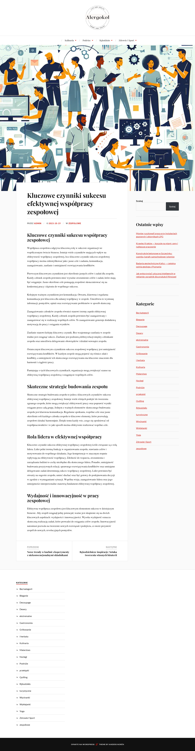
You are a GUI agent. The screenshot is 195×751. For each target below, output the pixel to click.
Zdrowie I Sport (126, 40)
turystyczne (142, 414)
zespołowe (75, 223)
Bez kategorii (142, 312)
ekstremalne (142, 339)
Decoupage (141, 326)
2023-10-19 (55, 223)
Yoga (138, 435)
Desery (139, 333)
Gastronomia (142, 346)
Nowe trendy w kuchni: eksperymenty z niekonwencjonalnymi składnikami (48, 553)
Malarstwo (141, 373)
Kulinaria (69, 40)
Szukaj (139, 201)
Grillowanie (141, 353)
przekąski (140, 394)
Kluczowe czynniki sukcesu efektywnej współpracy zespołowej (66, 203)
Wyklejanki (141, 428)
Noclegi (139, 380)
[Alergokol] (97, 17)
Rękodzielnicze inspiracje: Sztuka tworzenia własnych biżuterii (98, 553)
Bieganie (140, 319)
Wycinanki (141, 421)
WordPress (89, 744)
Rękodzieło (104, 40)
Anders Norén (116, 744)
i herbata (140, 360)
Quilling (140, 401)
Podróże (87, 40)
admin (37, 223)
